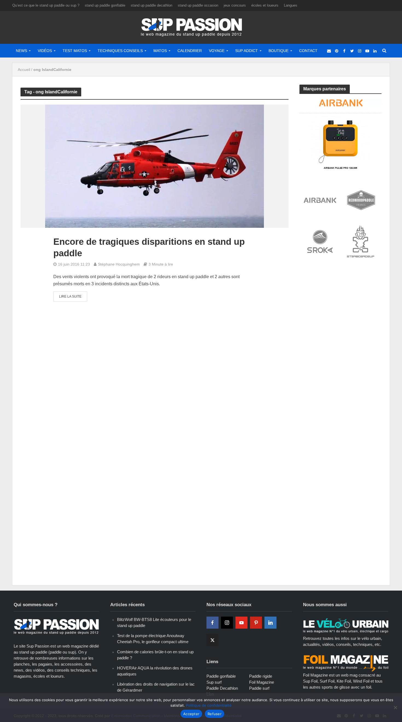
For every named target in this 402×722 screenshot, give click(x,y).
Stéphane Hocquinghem (119, 264)
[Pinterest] (256, 623)
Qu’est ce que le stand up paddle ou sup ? (45, 5)
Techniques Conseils (120, 50)
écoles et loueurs (264, 5)
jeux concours (235, 5)
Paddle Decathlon (222, 688)
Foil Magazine (261, 682)
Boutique (279, 50)
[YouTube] (241, 623)
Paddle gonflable (221, 676)
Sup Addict (246, 50)
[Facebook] (212, 623)
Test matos (75, 50)
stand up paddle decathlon (151, 5)
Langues (290, 5)
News (21, 50)
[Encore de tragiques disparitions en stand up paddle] (154, 166)
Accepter (191, 714)
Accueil (24, 69)
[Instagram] (227, 623)
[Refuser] (395, 707)
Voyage (217, 50)
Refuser (215, 714)
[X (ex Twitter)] (212, 640)
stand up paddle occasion (198, 5)
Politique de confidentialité (209, 705)
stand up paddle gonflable (105, 5)
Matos (160, 50)
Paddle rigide (260, 676)
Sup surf (214, 682)
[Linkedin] (270, 623)
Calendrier (189, 50)
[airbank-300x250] (340, 133)
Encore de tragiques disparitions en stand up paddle (149, 247)
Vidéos (45, 50)
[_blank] (329, 50)
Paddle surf (259, 688)
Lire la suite (70, 296)
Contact (308, 50)
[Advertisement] (340, 307)
